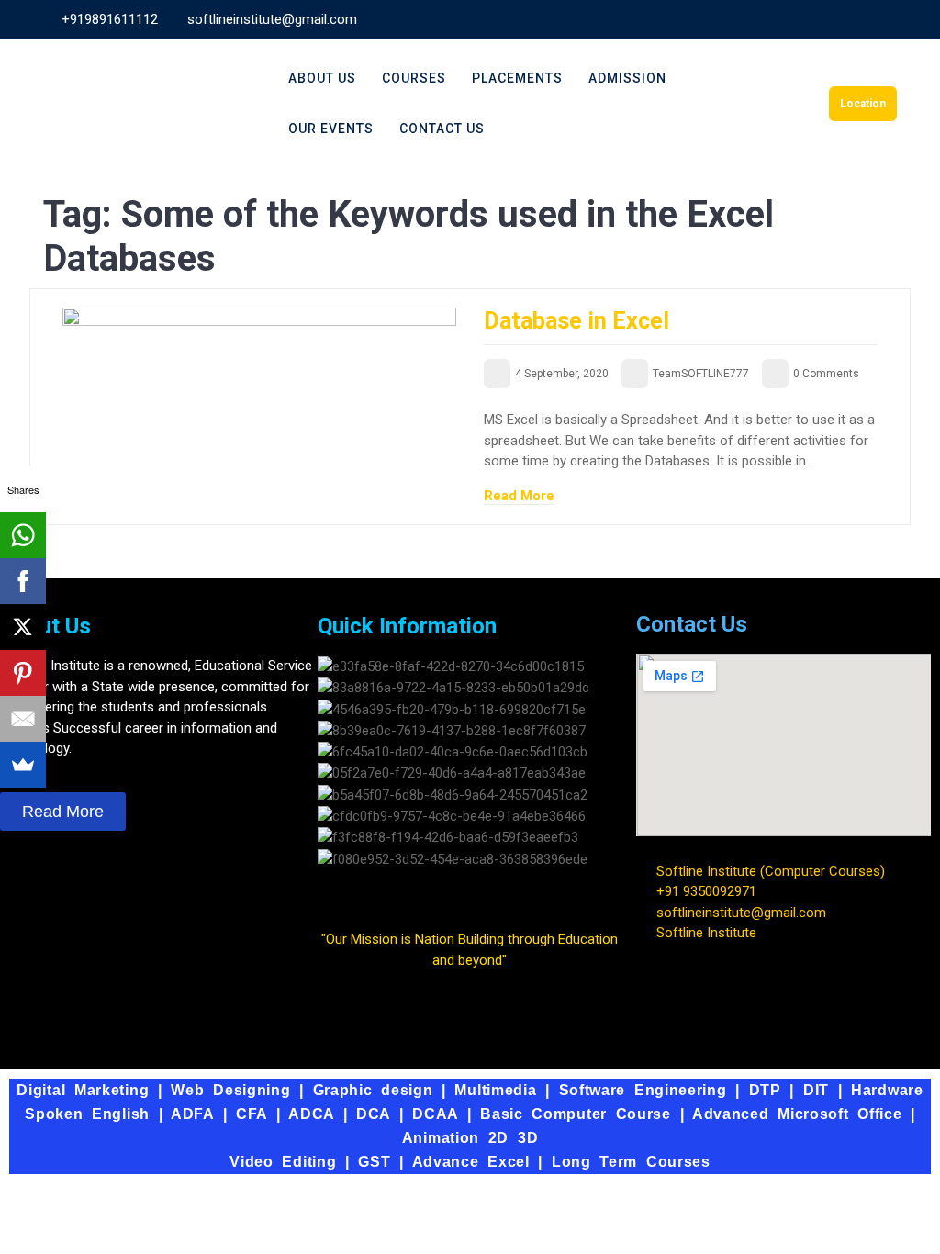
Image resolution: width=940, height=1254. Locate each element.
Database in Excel (576, 321)
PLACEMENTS (517, 78)
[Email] (23, 719)
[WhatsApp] (23, 535)
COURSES (414, 78)
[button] (469, 879)
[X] (23, 627)
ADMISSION (627, 78)
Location (863, 103)
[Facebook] (23, 581)
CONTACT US (442, 128)
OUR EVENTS (331, 128)
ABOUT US (322, 78)
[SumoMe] (23, 765)
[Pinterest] (23, 673)
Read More (519, 495)
